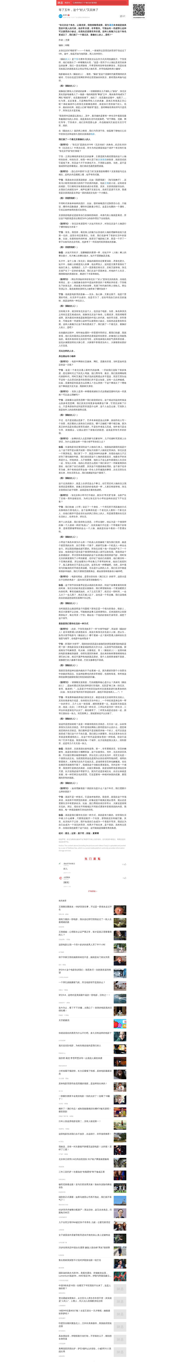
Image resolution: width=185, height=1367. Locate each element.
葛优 (111, 25)
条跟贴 (92, 891)
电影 (92, 134)
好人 (67, 59)
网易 (60, 3)
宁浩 (76, 59)
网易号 (67, 3)
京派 (100, 159)
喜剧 (104, 159)
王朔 (107, 183)
